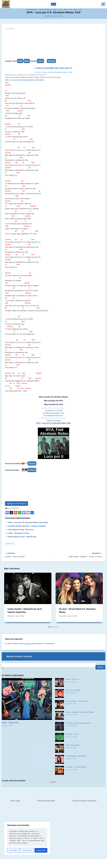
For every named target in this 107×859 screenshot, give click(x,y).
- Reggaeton (77, 9)
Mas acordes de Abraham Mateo (53, 397)
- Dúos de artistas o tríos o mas (50, 9)
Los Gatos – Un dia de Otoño (76, 767)
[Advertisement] (53, 44)
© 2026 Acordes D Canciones (84, 801)
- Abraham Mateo (31, 9)
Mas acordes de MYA (53, 401)
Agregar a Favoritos (16, 503)
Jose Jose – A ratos (73, 690)
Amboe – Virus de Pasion (15, 555)
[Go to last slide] (7, 598)
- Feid (65, 9)
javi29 (49, 16)
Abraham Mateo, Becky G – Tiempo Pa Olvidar (27, 526)
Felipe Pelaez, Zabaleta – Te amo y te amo (85, 555)
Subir (20, 61)
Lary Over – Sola (72, 734)
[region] (27, 838)
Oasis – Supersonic (10, 722)
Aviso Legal (15, 801)
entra (53, 4)
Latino (40, 61)
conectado (27, 643)
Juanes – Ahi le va (72, 679)
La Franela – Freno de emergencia (78, 723)
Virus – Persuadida (72, 745)
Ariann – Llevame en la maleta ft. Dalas (80, 712)
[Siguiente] (99, 598)
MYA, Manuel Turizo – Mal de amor (22, 537)
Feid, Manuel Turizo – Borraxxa (20, 529)
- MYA (70, 9)
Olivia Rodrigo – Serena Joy (76, 756)
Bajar (26, 61)
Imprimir (51, 61)
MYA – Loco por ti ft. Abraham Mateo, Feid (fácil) (24, 80)
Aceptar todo (40, 850)
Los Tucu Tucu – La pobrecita (76, 701)
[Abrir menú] (103, 4)
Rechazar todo (27, 850)
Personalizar (13, 850)
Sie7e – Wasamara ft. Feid (18, 533)
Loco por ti (10, 543)
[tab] (49, 626)
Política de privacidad (46, 801)
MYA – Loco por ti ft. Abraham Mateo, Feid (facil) (28, 522)
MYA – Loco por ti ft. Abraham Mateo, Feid (53, 423)
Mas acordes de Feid (53, 404)
